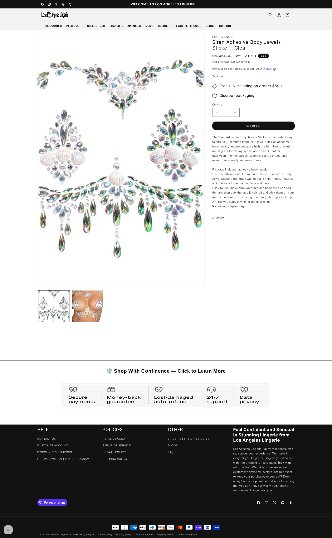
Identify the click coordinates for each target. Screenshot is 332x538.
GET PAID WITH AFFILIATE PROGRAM (63, 459)
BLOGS (173, 445)
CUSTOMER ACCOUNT (52, 445)
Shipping (217, 61)
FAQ (171, 452)
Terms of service (144, 534)
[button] (74, 26)
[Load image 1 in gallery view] (54, 306)
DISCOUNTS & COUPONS (54, 452)
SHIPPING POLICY (115, 459)
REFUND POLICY (114, 438)
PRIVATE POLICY (114, 452)
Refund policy (105, 534)
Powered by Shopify (83, 534)
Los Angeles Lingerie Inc (59, 534)
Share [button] (220, 217)
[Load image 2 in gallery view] (87, 306)
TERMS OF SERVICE (117, 445)
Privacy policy (123, 534)
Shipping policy (165, 534)
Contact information (187, 534)
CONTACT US (46, 438)
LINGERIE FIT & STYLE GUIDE (188, 438)
